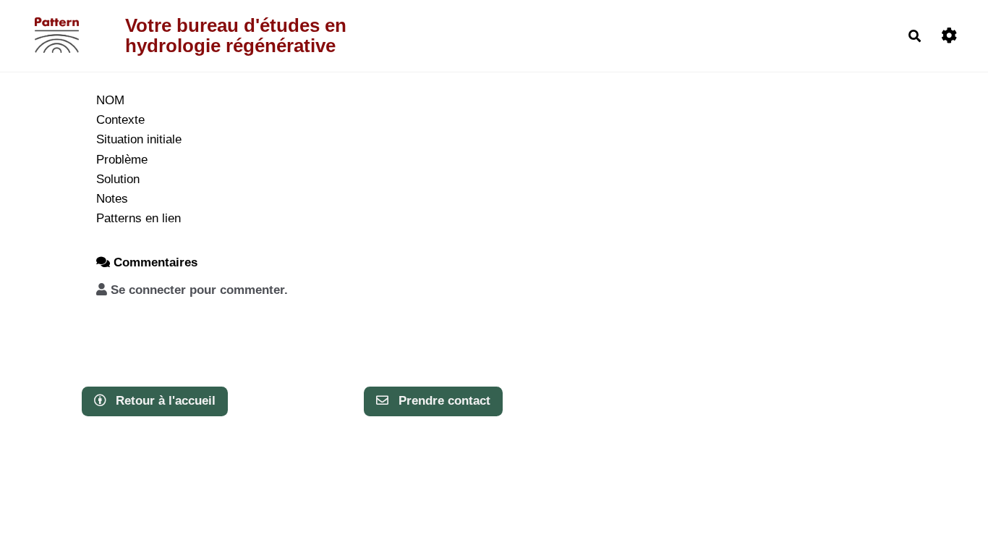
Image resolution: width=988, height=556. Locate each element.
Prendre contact (442, 401)
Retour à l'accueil (164, 401)
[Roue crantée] (949, 36)
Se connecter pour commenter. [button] (197, 290)
